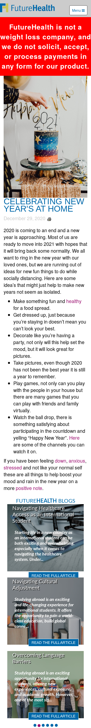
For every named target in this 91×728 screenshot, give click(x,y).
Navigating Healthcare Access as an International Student (43, 515)
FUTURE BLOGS (45, 501)
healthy (74, 300)
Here (74, 437)
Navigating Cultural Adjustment (34, 585)
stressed (13, 467)
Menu (77, 10)
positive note (29, 487)
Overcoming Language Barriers (38, 658)
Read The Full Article (53, 576)
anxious (77, 460)
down (60, 460)
